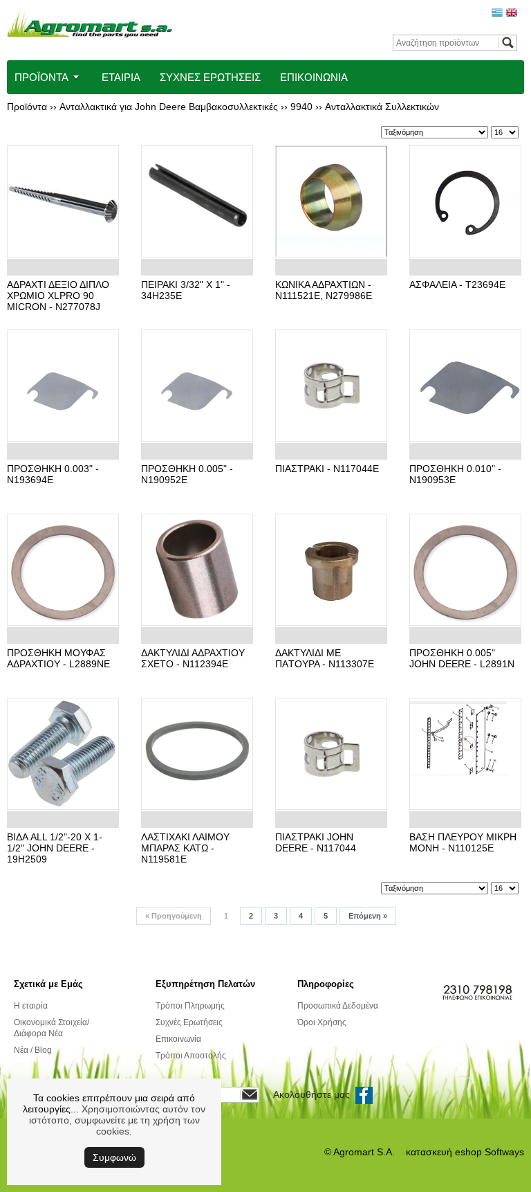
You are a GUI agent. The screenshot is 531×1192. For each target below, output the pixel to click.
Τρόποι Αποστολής (191, 1055)
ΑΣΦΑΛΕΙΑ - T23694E (457, 284)
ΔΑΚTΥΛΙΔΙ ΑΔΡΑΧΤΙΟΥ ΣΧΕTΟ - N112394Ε (193, 658)
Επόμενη (367, 916)
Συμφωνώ (114, 1157)
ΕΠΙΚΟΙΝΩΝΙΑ (314, 77)
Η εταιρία (31, 1006)
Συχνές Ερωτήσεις (189, 1022)
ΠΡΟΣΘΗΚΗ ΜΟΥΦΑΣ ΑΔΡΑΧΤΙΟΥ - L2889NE (58, 658)
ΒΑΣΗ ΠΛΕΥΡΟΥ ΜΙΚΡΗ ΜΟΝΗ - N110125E (462, 842)
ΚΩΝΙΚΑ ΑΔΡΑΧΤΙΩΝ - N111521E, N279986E (323, 290)
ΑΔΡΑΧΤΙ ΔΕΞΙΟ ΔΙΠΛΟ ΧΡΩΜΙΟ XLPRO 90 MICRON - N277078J (58, 295)
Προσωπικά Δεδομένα (337, 1006)
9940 (301, 106)
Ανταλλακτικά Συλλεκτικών (382, 106)
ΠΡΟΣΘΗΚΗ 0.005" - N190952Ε (187, 474)
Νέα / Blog (33, 1050)
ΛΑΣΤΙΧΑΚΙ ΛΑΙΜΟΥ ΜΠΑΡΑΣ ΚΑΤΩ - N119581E (185, 848)
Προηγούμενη (173, 916)
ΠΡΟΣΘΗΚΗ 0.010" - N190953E (455, 474)
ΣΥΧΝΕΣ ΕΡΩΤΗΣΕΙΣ (210, 77)
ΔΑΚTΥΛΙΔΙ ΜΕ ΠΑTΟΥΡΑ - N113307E (324, 658)
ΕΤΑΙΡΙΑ (121, 77)
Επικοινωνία (178, 1039)
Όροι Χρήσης (321, 1022)
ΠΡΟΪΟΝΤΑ (41, 77)
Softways (504, 1151)
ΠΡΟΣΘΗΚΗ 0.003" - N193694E (53, 474)
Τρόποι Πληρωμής (190, 1006)
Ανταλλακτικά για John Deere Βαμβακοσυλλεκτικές (168, 106)
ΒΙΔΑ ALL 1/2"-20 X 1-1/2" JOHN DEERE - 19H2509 (54, 848)
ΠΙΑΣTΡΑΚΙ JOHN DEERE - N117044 (315, 842)
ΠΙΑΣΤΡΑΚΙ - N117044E (327, 468)
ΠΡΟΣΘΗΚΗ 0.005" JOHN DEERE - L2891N (461, 658)
